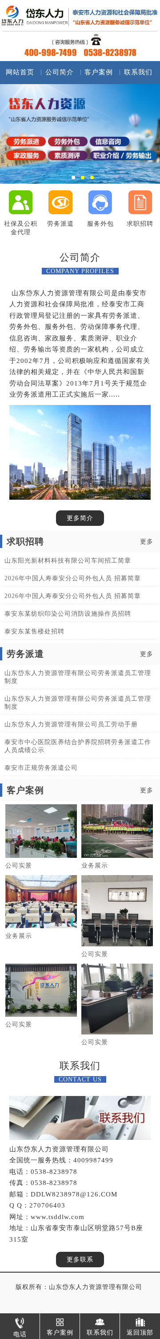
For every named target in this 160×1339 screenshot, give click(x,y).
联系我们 (138, 72)
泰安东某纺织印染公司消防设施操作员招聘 (67, 613)
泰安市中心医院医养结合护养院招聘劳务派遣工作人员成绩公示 (77, 746)
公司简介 (59, 72)
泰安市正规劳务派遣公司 (41, 767)
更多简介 (80, 518)
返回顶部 (140, 1332)
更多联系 (80, 1259)
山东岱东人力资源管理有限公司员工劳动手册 (71, 724)
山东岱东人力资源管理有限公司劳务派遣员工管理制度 (77, 677)
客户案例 (98, 72)
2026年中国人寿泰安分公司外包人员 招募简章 (72, 578)
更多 (146, 541)
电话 (20, 1334)
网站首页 (20, 72)
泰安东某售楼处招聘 (34, 631)
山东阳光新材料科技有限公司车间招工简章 (67, 560)
